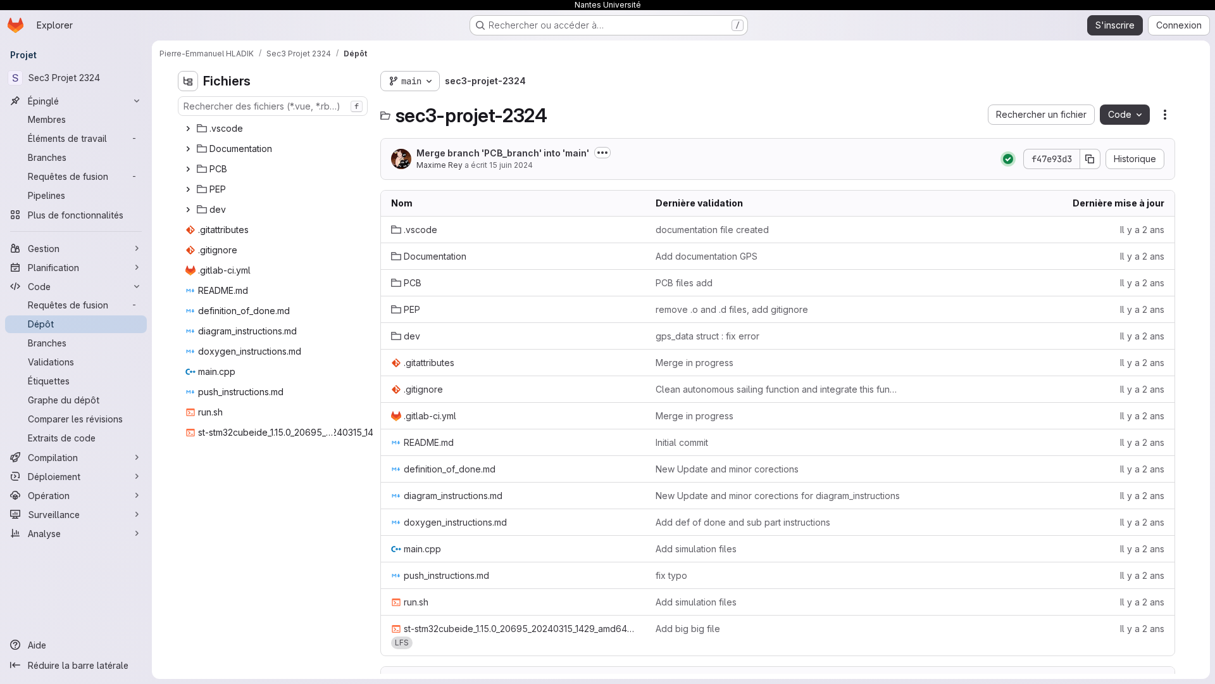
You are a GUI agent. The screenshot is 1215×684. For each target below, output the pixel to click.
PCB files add (684, 282)
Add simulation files (696, 548)
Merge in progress (694, 362)
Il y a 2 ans (1142, 229)
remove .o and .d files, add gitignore (732, 309)
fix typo (671, 575)
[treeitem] (274, 128)
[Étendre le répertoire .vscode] (188, 128)
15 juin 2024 (511, 165)
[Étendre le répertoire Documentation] (188, 148)
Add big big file (688, 628)
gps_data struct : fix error (707, 336)
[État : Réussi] (1008, 159)
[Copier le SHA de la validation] (1090, 159)
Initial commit (682, 442)
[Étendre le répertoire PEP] (188, 189)
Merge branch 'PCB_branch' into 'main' (502, 153)
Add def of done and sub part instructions (743, 522)
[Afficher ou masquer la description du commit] (602, 152)
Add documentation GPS (706, 256)
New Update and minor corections (727, 469)
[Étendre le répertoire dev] (188, 209)
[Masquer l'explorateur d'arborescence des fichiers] (188, 81)
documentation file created (712, 229)
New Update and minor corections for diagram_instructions (778, 495)
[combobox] (273, 106)
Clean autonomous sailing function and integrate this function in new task (778, 389)
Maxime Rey (439, 165)
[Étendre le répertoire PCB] (188, 169)
